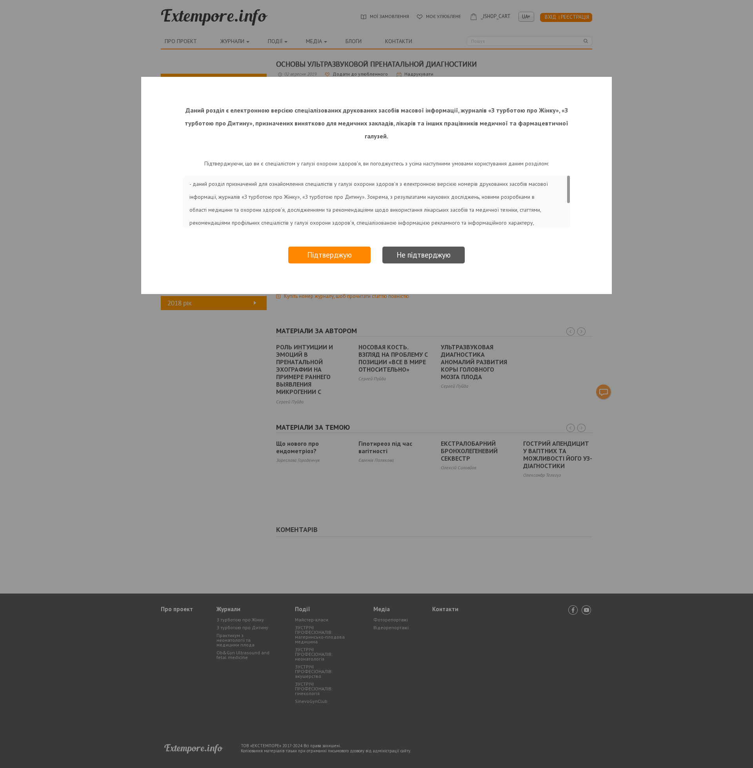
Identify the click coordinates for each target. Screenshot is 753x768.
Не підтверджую (424, 255)
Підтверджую (329, 255)
